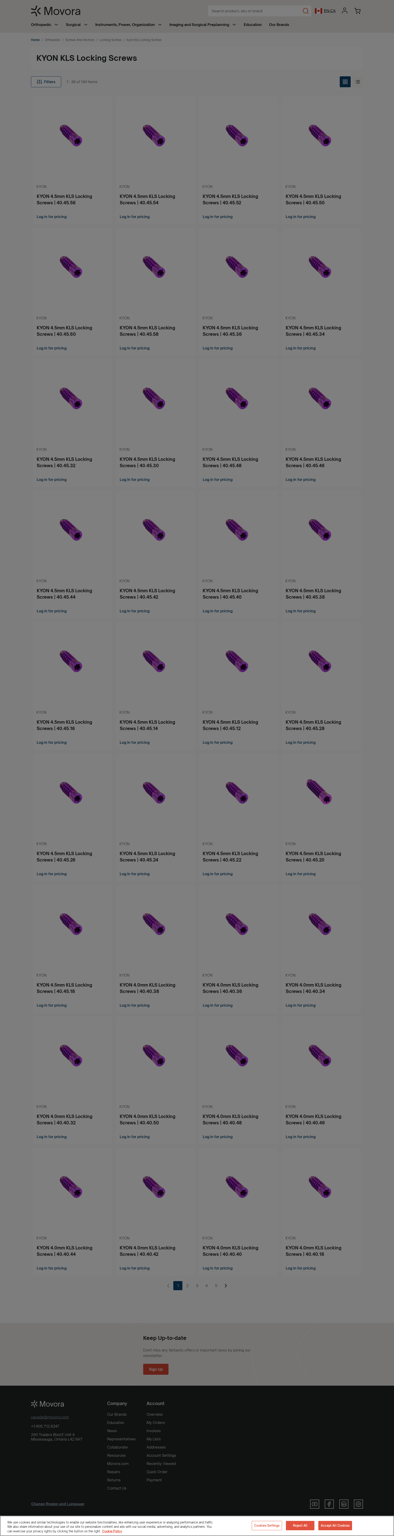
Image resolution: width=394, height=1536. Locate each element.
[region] (197, 1526)
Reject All (300, 1525)
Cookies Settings (267, 1525)
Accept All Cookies (335, 1525)
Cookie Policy (112, 1531)
